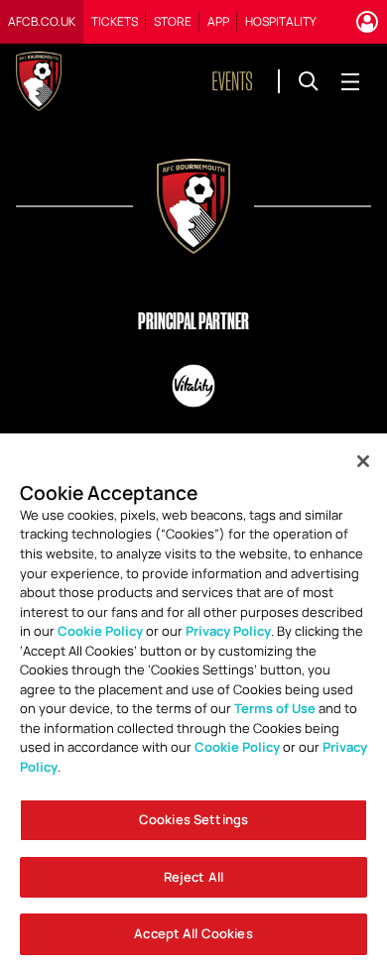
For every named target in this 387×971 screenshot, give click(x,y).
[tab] (41, 22)
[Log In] (367, 22)
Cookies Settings (193, 819)
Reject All (193, 877)
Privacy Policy (228, 631)
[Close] (363, 461)
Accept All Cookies (193, 933)
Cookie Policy (100, 631)
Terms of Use (275, 708)
